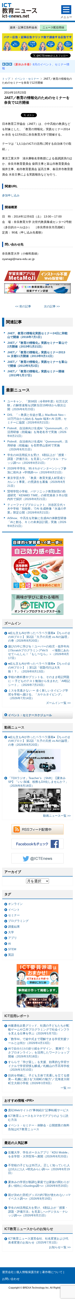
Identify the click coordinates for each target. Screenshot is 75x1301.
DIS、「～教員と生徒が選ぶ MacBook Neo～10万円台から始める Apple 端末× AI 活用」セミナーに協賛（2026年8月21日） (37, 418)
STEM (12, 949)
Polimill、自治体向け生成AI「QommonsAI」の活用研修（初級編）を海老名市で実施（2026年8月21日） (37, 432)
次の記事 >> (52, 306)
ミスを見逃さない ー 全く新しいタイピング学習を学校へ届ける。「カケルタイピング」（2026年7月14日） (38, 694)
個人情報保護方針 (28, 1272)
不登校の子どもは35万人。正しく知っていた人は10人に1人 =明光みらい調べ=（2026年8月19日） (39, 1169)
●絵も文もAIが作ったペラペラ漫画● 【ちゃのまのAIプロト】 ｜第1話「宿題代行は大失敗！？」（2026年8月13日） (39, 667)
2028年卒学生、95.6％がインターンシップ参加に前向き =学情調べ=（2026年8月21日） (36, 470)
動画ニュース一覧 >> (57, 815)
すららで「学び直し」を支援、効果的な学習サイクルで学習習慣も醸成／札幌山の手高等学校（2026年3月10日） (38, 1065)
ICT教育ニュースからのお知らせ (28, 1229)
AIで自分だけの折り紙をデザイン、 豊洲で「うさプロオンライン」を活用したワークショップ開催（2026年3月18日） (39, 1052)
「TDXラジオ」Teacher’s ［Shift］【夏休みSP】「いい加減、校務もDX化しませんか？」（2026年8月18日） (38, 781)
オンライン (15, 903)
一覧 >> (66, 1087)
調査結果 (14, 926)
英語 (11, 954)
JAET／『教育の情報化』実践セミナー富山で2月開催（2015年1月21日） (37, 344)
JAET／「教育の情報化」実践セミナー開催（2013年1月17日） (35, 373)
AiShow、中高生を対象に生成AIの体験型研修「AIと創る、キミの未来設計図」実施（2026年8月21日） (36, 521)
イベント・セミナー (27, 78)
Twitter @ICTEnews (37, 858)
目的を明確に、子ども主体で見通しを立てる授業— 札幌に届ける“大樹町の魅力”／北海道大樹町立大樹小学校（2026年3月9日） (38, 1079)
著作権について (52, 1272)
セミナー (14, 915)
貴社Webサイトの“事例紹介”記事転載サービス (38, 1110)
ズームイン (12, 623)
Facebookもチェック (37, 844)
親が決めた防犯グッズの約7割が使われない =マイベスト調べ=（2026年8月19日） (39, 1196)
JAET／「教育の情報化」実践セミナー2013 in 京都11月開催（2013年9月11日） (36, 354)
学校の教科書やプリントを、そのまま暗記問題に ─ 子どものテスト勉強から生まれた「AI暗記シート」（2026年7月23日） (39, 680)
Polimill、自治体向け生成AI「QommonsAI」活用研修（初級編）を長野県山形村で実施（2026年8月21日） (37, 445)
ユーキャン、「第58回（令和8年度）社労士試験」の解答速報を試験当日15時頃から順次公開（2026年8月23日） (37, 405)
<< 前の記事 (23, 306)
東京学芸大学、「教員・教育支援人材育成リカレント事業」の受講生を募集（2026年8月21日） (36, 481)
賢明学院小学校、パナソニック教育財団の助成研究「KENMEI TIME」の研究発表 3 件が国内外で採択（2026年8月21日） (37, 495)
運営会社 (8, 1272)
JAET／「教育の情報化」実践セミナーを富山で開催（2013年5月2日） (37, 363)
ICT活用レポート (17, 1016)
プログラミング (18, 920)
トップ (6, 78)
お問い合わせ (11, 1279)
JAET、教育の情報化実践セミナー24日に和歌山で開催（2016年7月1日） (37, 335)
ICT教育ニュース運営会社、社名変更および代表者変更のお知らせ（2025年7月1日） (38, 1240)
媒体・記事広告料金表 (23, 27)
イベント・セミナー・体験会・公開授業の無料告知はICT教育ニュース (38, 1127)
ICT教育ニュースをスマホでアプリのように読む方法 (38, 1117)
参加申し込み (11, 195)
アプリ (12, 937)
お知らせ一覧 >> (60, 1247)
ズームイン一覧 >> (58, 703)
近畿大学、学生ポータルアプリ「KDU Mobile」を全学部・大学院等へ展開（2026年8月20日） (39, 1154)
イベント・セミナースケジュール (30, 715)
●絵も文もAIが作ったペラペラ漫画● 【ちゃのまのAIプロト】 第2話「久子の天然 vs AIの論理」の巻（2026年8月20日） (39, 636)
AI (9, 943)
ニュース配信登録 (53, 27)
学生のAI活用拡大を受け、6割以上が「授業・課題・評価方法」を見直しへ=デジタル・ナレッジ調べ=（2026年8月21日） (37, 458)
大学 (11, 932)
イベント (14, 909)
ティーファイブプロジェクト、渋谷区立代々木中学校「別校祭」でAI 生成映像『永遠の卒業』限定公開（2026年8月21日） (36, 508)
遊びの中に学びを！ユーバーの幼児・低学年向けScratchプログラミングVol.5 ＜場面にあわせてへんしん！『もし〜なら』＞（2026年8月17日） (38, 652)
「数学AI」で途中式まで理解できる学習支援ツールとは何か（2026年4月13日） (38, 1041)
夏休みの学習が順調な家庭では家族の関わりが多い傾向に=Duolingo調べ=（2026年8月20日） (39, 1184)
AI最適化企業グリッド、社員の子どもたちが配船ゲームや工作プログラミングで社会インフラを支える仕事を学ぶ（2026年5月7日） (38, 1029)
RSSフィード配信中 (37, 829)
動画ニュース (14, 727)
